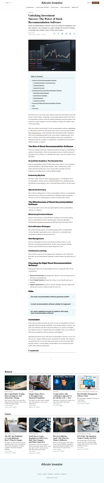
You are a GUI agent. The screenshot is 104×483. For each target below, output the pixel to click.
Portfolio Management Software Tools (87, 391)
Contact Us (64, 474)
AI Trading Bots (30, 7)
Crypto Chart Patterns (42, 7)
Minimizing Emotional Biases (41, 93)
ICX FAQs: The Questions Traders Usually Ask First (86, 437)
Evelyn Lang (31, 32)
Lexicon (45, 474)
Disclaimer (50, 474)
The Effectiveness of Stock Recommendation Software (47, 90)
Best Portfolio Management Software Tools (87, 395)
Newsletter (75, 7)
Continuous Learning (39, 100)
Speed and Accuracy (39, 88)
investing (30, 12)
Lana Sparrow (56, 403)
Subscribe (95, 2)
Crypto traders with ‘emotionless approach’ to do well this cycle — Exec (62, 396)
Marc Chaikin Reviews (34, 133)
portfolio (55, 230)
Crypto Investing (65, 7)
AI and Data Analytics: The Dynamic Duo (44, 83)
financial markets (54, 179)
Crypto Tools (54, 7)
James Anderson (81, 401)
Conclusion (35, 108)
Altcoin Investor (52, 3)
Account (39, 474)
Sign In (89, 2)
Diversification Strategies (40, 95)
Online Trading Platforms (84, 433)
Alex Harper (32, 451)
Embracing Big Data (38, 85)
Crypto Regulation (10, 433)
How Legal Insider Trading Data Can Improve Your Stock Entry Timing (14, 396)
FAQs (33, 106)
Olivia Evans (80, 447)
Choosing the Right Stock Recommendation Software (46, 103)
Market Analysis (9, 391)
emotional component (43, 222)
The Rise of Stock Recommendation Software (44, 80)
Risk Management (38, 98)
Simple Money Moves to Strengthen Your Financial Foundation (37, 396)
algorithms (31, 154)
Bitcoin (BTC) (56, 433)
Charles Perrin (9, 405)
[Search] (10, 2)
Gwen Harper (32, 405)
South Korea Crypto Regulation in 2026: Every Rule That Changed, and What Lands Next (38, 439)
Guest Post (57, 474)
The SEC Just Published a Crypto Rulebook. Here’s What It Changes (13, 438)
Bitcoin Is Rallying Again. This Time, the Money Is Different (61, 438)
